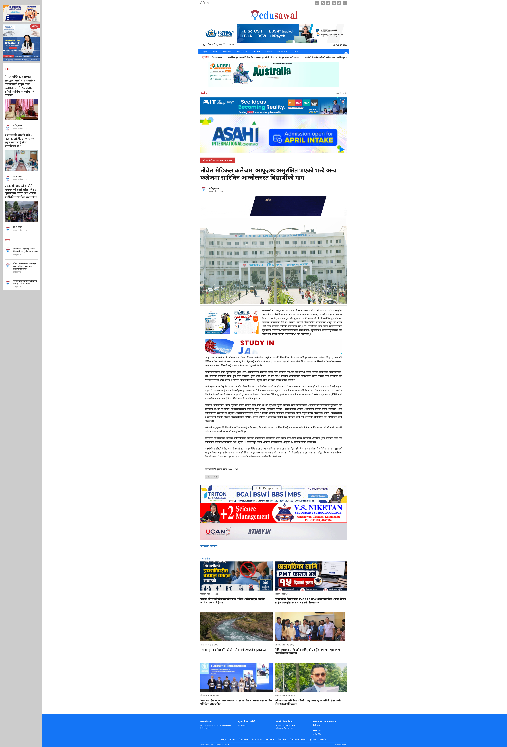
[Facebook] (323, 3)
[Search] (208, 3)
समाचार (215, 51)
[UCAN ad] (273, 531)
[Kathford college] (21, 13)
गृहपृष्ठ (205, 51)
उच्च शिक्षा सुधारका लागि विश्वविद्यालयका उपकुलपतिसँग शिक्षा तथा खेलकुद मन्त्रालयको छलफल (259, 57)
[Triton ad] (273, 494)
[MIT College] (273, 105)
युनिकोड (313, 739)
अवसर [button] (267, 51)
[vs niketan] (273, 513)
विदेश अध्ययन (242, 51)
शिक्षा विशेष (227, 51)
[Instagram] (339, 3)
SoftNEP (344, 745)
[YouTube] (334, 3)
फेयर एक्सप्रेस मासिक (298, 739)
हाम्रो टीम (323, 739)
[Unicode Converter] (317, 3)
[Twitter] (328, 3)
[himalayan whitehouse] (273, 206)
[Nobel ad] (273, 74)
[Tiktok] (345, 3)
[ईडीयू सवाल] (203, 189)
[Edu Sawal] (273, 19)
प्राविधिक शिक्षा (282, 51)
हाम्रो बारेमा (270, 739)
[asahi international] (273, 133)
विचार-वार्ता (256, 51)
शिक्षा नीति (282, 739)
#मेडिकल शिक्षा (211, 477)
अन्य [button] (294, 51)
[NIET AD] (21, 42)
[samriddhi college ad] (273, 33)
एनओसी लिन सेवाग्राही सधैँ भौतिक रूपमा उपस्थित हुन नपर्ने (323, 57)
